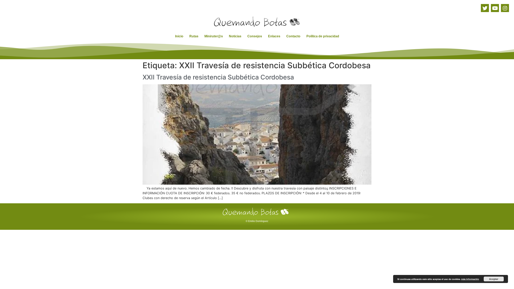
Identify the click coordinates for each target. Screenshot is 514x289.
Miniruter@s (213, 36)
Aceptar (493, 279)
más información (470, 279)
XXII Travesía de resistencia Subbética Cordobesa (218, 77)
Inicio (179, 36)
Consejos (254, 36)
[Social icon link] (485, 8)
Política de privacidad (322, 36)
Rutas (193, 36)
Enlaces (274, 36)
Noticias (235, 36)
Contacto (293, 36)
